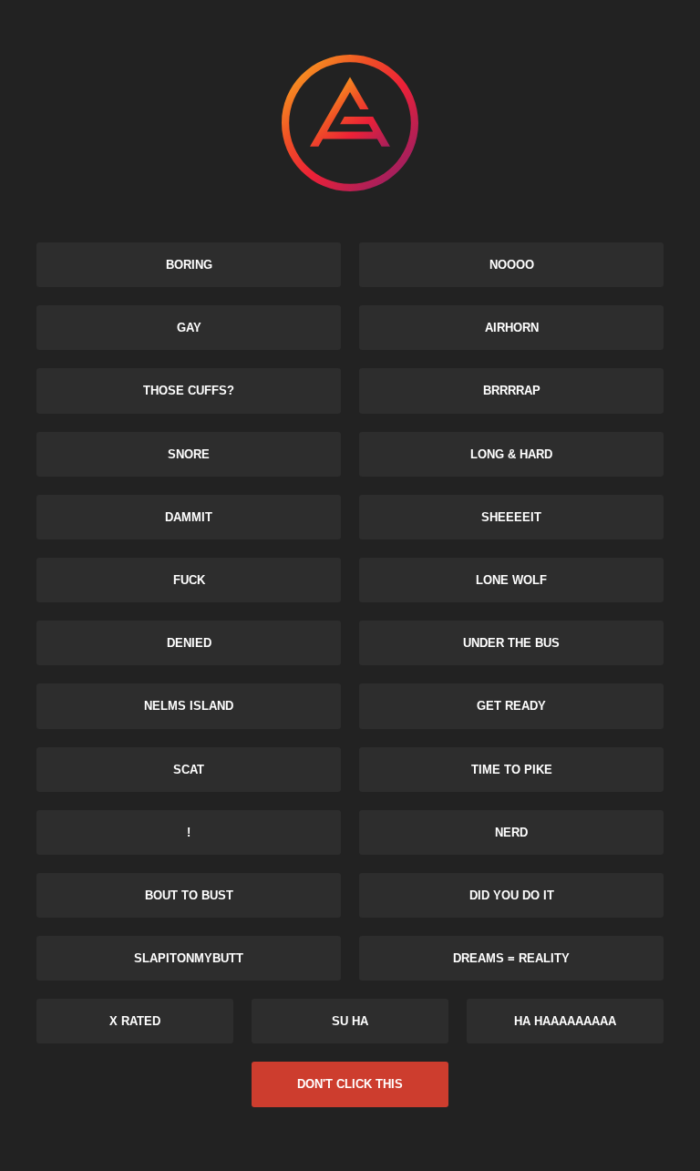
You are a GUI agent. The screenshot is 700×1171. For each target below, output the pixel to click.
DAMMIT (188, 517)
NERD (511, 832)
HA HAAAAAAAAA (565, 1021)
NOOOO (511, 265)
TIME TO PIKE (511, 769)
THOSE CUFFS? (188, 390)
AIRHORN (512, 327)
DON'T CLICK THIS (350, 1084)
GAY (189, 327)
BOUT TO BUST (189, 895)
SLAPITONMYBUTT (188, 958)
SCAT (188, 769)
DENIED (189, 643)
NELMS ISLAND (188, 706)
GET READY (511, 706)
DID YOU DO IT (511, 895)
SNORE (189, 454)
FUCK (189, 580)
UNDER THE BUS (511, 643)
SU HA (350, 1021)
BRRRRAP (511, 390)
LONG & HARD (511, 454)
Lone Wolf (511, 580)
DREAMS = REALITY (511, 958)
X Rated (134, 1021)
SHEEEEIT (511, 517)
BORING (189, 265)
